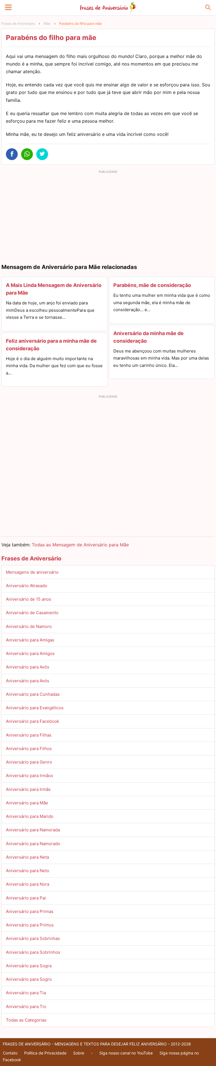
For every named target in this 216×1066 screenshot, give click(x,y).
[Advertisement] (108, 215)
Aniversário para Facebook (32, 721)
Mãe (47, 23)
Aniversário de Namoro (29, 626)
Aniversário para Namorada (33, 829)
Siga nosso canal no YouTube (126, 1053)
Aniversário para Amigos (30, 653)
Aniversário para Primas (29, 911)
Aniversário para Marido (29, 816)
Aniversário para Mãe (27, 802)
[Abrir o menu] (8, 7)
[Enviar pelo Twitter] (42, 154)
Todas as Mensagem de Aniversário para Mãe (80, 544)
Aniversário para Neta (27, 857)
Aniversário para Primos (30, 925)
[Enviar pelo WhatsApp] (27, 154)
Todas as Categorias (26, 1020)
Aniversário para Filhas (28, 735)
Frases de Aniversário (18, 23)
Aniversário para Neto (27, 870)
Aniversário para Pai (26, 898)
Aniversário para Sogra (28, 965)
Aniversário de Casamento (32, 612)
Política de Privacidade (45, 1053)
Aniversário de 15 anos (28, 599)
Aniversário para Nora (27, 884)
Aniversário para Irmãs (28, 789)
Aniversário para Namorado (33, 843)
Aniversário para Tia (26, 992)
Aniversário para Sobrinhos (33, 952)
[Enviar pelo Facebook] (12, 154)
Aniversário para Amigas (30, 640)
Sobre (78, 1053)
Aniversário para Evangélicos (35, 707)
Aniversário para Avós (27, 680)
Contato (10, 1053)
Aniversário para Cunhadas (33, 694)
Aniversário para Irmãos (29, 775)
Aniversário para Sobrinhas (33, 938)
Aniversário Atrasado (26, 585)
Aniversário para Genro (29, 762)
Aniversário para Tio (26, 1006)
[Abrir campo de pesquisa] (208, 7)
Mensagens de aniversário (32, 572)
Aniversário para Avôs (27, 667)
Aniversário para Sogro (29, 979)
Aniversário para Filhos (29, 748)
